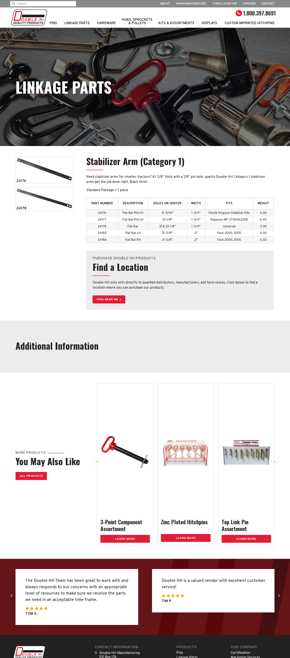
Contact (268, 4)
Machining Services (191, 4)
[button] (97, 461)
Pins (53, 23)
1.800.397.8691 (259, 13)
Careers (249, 4)
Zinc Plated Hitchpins (184, 522)
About (165, 4)
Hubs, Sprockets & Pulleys (137, 21)
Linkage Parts (77, 23)
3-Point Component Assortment (121, 525)
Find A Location (225, 4)
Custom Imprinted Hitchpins (250, 23)
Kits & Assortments (176, 23)
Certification (240, 653)
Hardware (106, 23)
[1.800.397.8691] (239, 13)
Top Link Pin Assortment (235, 525)
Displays (209, 23)
